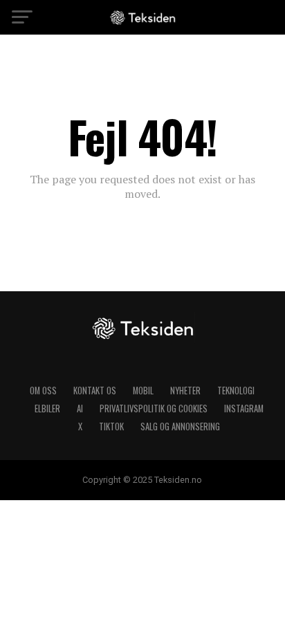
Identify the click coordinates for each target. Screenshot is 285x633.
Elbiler (47, 408)
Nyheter (185, 390)
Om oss (43, 390)
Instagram (244, 408)
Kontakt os (94, 390)
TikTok (111, 426)
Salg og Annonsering (180, 426)
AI (80, 408)
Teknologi (236, 390)
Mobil (143, 390)
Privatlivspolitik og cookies (154, 408)
